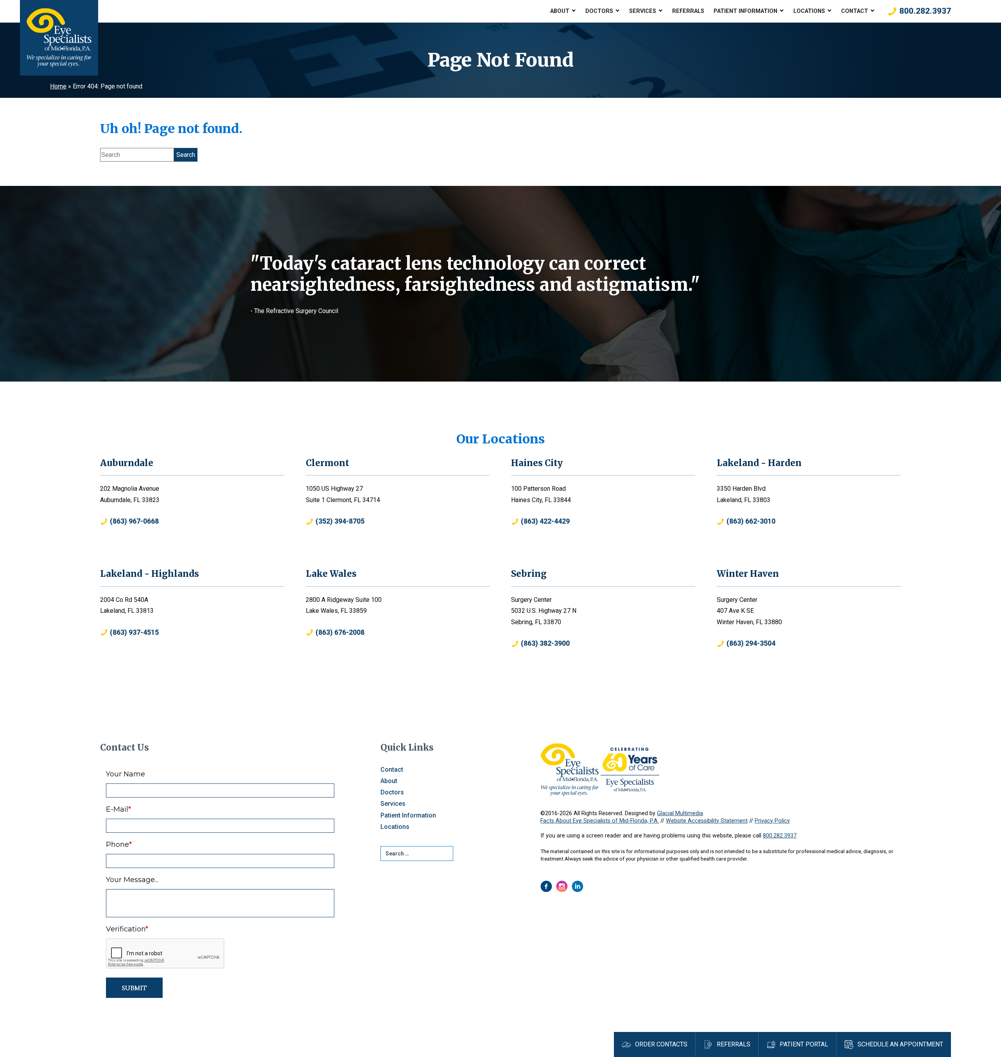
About (559, 11)
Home (58, 86)
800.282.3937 (779, 835)
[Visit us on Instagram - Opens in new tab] (562, 886)
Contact (854, 11)
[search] (416, 853)
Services (642, 11)
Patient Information (745, 11)
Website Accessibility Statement (707, 821)
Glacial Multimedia (680, 813)
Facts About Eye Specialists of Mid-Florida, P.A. (599, 821)
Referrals (688, 11)
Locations (809, 11)
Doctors (599, 11)
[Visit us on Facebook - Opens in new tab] (546, 886)
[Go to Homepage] (59, 38)
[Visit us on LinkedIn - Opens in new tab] (577, 886)
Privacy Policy (772, 821)
